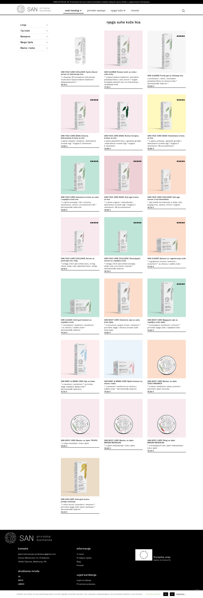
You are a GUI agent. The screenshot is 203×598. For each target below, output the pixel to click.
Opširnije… (181, 594)
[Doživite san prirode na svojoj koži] (34, 9)
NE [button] (172, 594)
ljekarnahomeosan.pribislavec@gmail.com (37, 554)
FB (19, 577)
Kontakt (80, 565)
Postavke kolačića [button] (153, 594)
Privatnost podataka (86, 584)
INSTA (20, 580)
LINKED (21, 584)
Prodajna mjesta (84, 558)
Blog (79, 562)
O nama (80, 554)
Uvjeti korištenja (84, 580)
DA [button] (166, 594)
